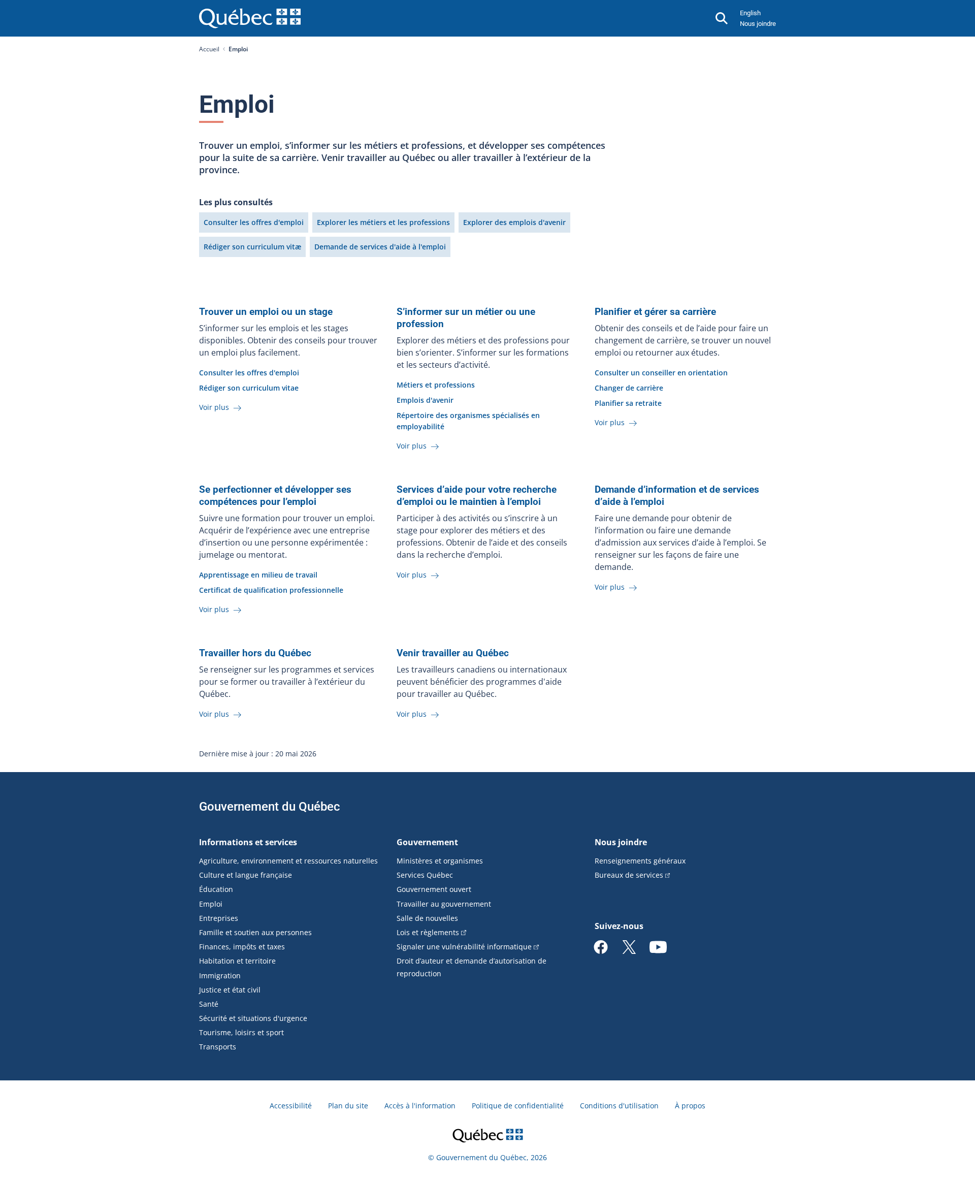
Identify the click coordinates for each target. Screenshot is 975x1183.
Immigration (220, 975)
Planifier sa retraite (628, 403)
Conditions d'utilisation (619, 1105)
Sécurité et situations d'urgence (253, 1018)
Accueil (209, 49)
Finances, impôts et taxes (242, 946)
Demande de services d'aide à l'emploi (380, 246)
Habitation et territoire (237, 961)
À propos (690, 1105)
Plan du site (348, 1105)
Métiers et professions (436, 385)
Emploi (210, 904)
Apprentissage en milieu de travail (258, 575)
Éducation (216, 889)
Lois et (428, 932)
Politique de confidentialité (518, 1105)
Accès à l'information (420, 1105)
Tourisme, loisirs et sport (241, 1032)
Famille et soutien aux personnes (255, 932)
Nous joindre (758, 23)
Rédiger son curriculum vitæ (252, 246)
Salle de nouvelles (427, 918)
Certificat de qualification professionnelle (271, 590)
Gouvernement (427, 842)
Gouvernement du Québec (269, 807)
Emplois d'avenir (425, 400)
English (750, 13)
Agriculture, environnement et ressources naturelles (288, 861)
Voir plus (215, 407)
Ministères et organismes (440, 861)
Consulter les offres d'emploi (254, 222)
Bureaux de (629, 875)
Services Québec (425, 875)
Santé (208, 1004)
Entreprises (218, 918)
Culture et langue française (245, 875)
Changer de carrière (629, 388)
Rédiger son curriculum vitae (249, 388)
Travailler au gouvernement (444, 904)
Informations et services (248, 842)
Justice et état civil (230, 990)
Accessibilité (291, 1105)
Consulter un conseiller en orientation (661, 372)
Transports (217, 1046)
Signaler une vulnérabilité (464, 946)
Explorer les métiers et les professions (383, 222)
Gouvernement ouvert (434, 889)
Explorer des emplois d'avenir (514, 222)
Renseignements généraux (640, 861)
